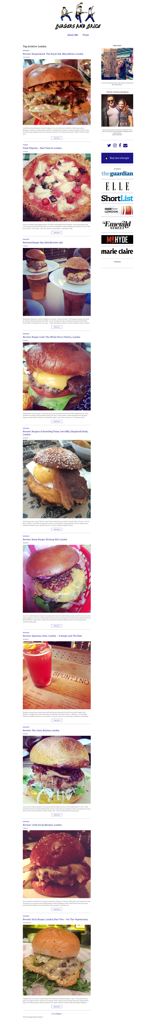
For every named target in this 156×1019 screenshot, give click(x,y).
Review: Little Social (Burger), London (42, 824)
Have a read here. (117, 134)
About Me (72, 34)
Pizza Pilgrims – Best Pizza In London (42, 148)
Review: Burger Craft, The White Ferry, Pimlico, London (51, 337)
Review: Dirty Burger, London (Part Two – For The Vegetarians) (55, 919)
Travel (25, 145)
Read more (57, 138)
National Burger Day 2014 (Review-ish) (43, 242)
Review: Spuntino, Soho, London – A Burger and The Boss (52, 635)
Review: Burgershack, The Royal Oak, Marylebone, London (53, 53)
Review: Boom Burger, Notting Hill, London (45, 539)
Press (86, 34)
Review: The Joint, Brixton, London (41, 730)
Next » (59, 1014)
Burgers (26, 50)
